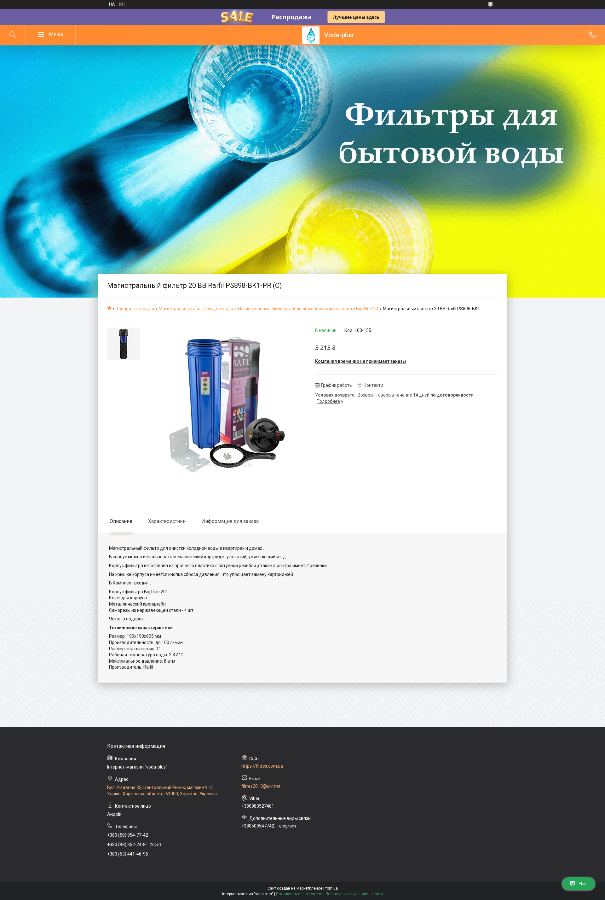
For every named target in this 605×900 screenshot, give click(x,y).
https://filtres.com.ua (262, 766)
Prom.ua (330, 888)
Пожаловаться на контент (299, 894)
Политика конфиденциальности (354, 894)
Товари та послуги (135, 308)
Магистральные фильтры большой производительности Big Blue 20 (307, 308)
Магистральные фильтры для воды (196, 308)
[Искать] (12, 35)
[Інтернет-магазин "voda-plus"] (311, 35)
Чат (583, 883)
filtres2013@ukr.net (260, 786)
